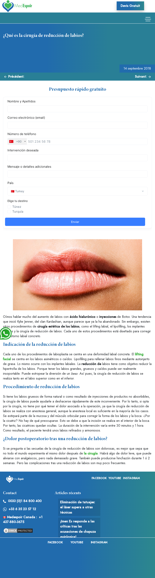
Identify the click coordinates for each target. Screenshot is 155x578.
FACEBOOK (99, 478)
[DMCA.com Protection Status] (18, 530)
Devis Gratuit (130, 5)
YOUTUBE (115, 478)
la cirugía (91, 453)
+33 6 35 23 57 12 (22, 509)
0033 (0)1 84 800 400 (25, 501)
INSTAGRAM (131, 478)
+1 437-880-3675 (23, 519)
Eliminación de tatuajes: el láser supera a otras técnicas (77, 507)
